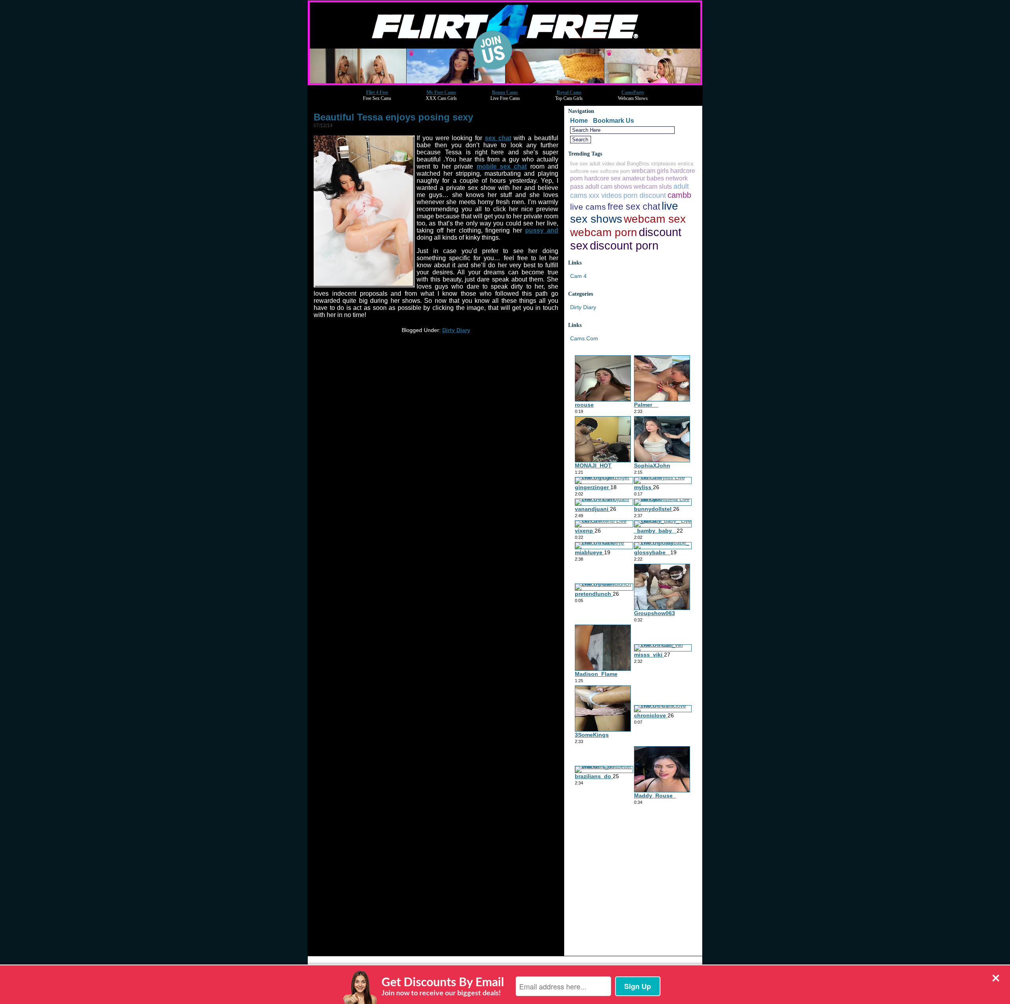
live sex (579, 164)
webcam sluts (653, 186)
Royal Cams (569, 92)
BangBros (638, 164)
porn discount (644, 195)
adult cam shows (608, 186)
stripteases (663, 164)
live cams (588, 207)
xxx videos (605, 195)
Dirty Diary (456, 330)
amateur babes (643, 178)
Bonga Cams (505, 92)
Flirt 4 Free (377, 92)
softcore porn (615, 171)
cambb (679, 195)
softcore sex (584, 171)
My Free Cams (441, 92)
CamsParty (632, 92)
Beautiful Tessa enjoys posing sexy (393, 117)
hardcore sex (602, 178)
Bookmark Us (613, 120)
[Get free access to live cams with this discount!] (505, 83)
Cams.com (584, 338)
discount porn (624, 245)
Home (579, 120)
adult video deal (607, 164)
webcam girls (650, 170)
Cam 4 (578, 276)
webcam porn (603, 232)
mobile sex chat (502, 166)
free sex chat (634, 207)
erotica (685, 164)
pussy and (541, 230)
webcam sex (655, 218)
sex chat (498, 138)
